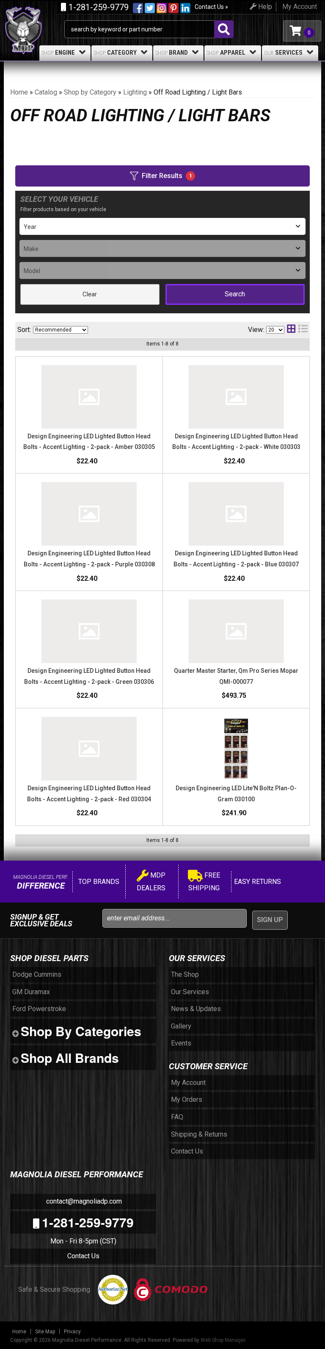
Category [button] (115, 52)
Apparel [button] (226, 52)
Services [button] (283, 52)
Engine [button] (58, 52)
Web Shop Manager (223, 1340)
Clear (90, 294)
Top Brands (98, 882)
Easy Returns (256, 882)
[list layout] (303, 329)
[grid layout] (291, 329)
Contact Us (83, 1256)
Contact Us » (211, 6)
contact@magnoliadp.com (83, 1201)
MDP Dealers (151, 881)
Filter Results (167, 176)
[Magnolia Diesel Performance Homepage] (34, 16)
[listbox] (162, 226)
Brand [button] (171, 52)
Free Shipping (204, 881)
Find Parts (235, 294)
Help (264, 7)
